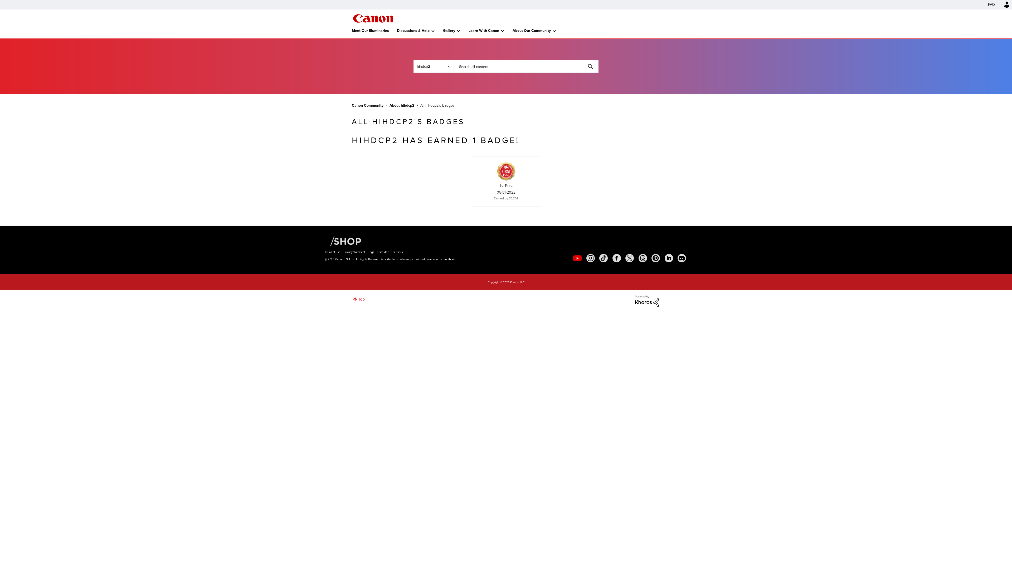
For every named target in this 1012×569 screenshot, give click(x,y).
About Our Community (532, 30)
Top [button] (361, 299)
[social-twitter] (629, 258)
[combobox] (526, 66)
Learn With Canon (484, 30)
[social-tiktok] (603, 258)
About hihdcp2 (402, 105)
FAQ (991, 4)
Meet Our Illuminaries (370, 30)
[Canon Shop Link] (343, 241)
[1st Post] (506, 171)
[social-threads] (643, 258)
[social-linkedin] (669, 258)
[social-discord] (682, 258)
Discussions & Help (413, 30)
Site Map (384, 252)
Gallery (449, 30)
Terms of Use (332, 252)
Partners (397, 252)
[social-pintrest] (655, 258)
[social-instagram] (590, 258)
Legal (371, 252)
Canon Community (373, 18)
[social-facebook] (616, 258)
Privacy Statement (354, 252)
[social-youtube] (577, 258)
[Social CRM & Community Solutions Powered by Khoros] (647, 301)
